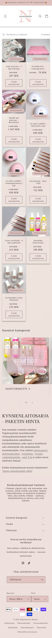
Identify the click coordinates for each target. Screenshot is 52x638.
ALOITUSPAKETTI (16, 389)
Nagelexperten (25, 619)
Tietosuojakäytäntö (40, 623)
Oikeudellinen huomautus (27, 632)
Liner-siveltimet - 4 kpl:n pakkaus (14, 242)
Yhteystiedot (41, 627)
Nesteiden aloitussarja (38, 242)
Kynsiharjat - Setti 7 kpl (38, 182)
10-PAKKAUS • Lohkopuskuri (37, 67)
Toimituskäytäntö (27, 627)
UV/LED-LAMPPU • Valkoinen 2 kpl (38, 125)
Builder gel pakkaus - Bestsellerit (14, 120)
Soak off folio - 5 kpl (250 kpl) (14, 67)
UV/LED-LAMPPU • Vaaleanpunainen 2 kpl (14, 183)
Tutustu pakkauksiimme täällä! (17, 471)
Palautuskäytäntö (23, 623)
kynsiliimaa (27, 454)
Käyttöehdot (13, 627)
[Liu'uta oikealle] (32, 402)
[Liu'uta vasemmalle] (19, 402)
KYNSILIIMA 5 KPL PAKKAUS (14, 299)
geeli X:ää (27, 457)
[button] (5, 16)
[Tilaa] (42, 579)
